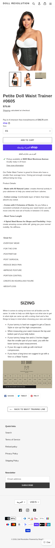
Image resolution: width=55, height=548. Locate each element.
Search (8, 432)
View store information (15, 165)
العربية (20, 502)
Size (4, 126)
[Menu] (50, 3)
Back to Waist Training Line (29, 409)
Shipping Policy (12, 460)
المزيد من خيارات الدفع (27, 154)
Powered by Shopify (36, 539)
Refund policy (11, 446)
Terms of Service (12, 439)
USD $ (33, 502)
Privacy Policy (11, 453)
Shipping (6, 110)
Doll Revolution (16, 3)
